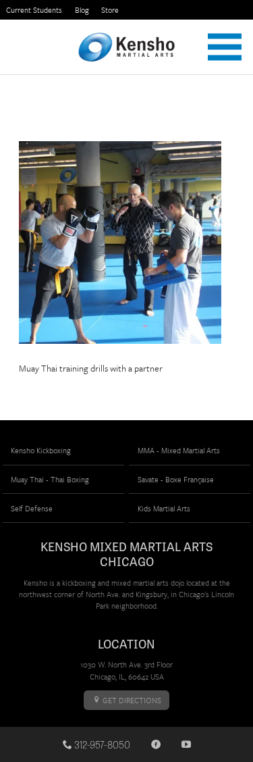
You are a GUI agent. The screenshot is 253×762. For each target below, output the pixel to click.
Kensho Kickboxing (41, 450)
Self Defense (32, 508)
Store (110, 10)
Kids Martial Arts (164, 508)
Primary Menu (224, 47)
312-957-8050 (101, 744)
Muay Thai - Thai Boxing (50, 479)
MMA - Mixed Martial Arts (179, 450)
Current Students (34, 10)
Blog (82, 10)
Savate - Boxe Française (176, 479)
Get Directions (131, 700)
